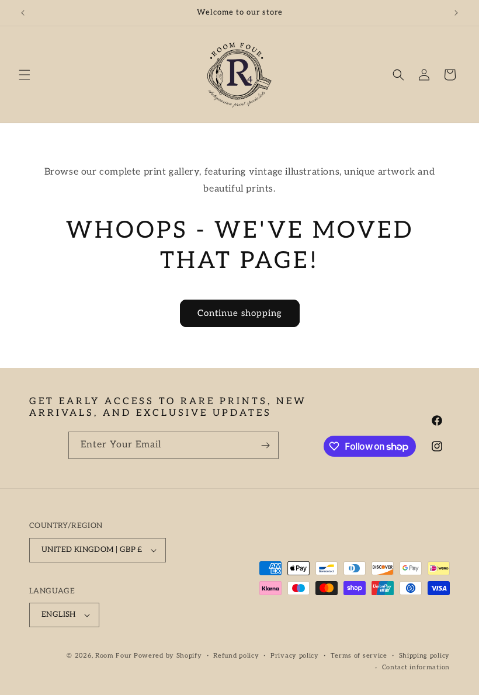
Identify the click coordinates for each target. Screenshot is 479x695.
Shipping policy (424, 655)
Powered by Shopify (168, 655)
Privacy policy (294, 655)
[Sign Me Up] (265, 445)
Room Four (113, 655)
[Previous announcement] (23, 13)
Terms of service (359, 655)
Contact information (416, 667)
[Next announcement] (456, 13)
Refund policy (236, 655)
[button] (24, 75)
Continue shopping (239, 313)
